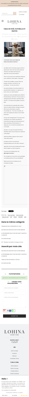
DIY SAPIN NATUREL (6, 238)
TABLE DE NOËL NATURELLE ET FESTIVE (10, 259)
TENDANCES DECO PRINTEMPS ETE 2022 (11, 226)
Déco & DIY (24, 34)
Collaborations (14, 371)
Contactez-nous (14, 358)
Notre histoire (14, 366)
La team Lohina (12, 34)
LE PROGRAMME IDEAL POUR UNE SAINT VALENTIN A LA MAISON (14, 234)
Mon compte (14, 351)
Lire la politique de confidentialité (9, 390)
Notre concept (14, 368)
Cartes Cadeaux (14, 373)
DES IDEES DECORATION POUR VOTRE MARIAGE (13, 230)
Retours (14, 356)
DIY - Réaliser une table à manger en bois (12, 242)
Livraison (14, 353)
